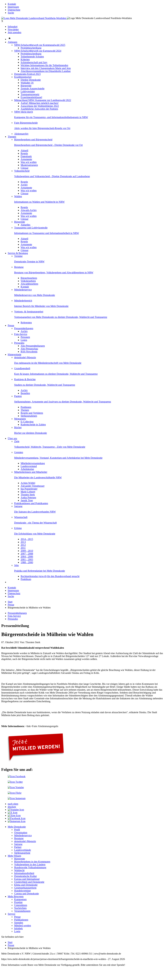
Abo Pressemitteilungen (33, 345)
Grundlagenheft (22, 368)
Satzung (18, 506)
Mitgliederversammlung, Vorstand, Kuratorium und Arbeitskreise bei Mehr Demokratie (58, 457)
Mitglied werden (22, 925)
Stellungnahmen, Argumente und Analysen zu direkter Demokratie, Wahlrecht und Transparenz (62, 401)
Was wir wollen (29, 162)
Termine (18, 256)
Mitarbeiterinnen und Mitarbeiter (30, 472)
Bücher (18, 427)
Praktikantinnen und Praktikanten (31, 503)
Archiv (24, 184)
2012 (23, 545)
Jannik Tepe (27, 500)
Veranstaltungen (22, 911)
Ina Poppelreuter (29, 488)
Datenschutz (14, 9)
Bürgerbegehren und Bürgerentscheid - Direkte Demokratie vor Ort (48, 145)
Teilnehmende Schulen (32, 56)
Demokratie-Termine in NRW (29, 261)
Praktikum (26, 579)
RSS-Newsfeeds (29, 351)
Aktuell (24, 150)
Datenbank (26, 156)
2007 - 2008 (27, 553)
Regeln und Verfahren (32, 413)
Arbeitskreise (27, 469)
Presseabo (19, 343)
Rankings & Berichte (25, 379)
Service (11, 914)
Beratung (19, 267)
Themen (12, 136)
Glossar (24, 168)
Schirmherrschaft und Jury (34, 62)
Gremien (18, 452)
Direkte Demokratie (31, 79)
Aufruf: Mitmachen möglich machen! (39, 103)
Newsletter (13, 29)
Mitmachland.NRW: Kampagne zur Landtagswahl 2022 (42, 100)
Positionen (26, 407)
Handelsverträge (22, 890)
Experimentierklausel (31, 97)
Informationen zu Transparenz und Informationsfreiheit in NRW (46, 233)
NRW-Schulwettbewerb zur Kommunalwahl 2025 (39, 45)
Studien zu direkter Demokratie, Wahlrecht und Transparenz (44, 384)
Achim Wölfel (28, 483)
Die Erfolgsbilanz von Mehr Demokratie (34, 533)
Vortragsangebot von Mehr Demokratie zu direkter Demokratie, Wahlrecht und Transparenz (60, 317)
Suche (11, 12)
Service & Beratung (18, 253)
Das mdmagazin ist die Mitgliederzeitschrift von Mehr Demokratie (47, 363)
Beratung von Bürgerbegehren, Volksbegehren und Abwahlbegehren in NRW (53, 272)
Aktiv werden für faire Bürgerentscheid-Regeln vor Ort (42, 128)
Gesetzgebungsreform (25, 887)
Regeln (24, 153)
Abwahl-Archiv (29, 210)
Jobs (16, 565)
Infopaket (12, 26)
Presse (11, 325)
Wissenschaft (20, 517)
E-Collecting (27, 421)
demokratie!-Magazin (25, 357)
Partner (17, 847)
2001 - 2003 (27, 559)
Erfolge (18, 528)
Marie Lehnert (28, 491)
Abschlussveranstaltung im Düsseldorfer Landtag (46, 71)
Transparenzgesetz (30, 94)
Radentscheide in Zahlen (33, 424)
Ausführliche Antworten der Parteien (39, 108)
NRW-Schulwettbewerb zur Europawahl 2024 (37, 50)
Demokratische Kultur (25, 876)
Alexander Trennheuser (32, 485)
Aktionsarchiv (21, 133)
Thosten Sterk (28, 494)
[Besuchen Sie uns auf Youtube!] (16, 787)
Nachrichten (20, 908)
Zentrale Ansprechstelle (32, 88)
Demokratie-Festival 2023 (27, 74)
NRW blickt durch (23, 111)
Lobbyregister (28, 91)
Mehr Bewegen (16, 896)
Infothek (18, 928)
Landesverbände (22, 850)
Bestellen (25, 393)
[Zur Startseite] (34, 18)
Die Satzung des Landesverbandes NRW (35, 511)
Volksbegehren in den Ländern (29, 864)
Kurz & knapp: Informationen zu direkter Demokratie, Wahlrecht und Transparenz (56, 373)
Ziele (16, 441)
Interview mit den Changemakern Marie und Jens (46, 68)
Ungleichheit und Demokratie (29, 882)
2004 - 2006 (27, 556)
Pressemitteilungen (23, 328)
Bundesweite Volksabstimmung (30, 867)
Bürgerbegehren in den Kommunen (32, 861)
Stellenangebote (22, 853)
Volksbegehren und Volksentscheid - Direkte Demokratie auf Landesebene (52, 176)
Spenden (18, 922)
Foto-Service (20, 334)
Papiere (18, 396)
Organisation (20, 832)
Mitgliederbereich (23, 300)
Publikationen (21, 919)
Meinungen (20, 418)
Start (10, 601)
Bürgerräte (26, 85)
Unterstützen (20, 905)
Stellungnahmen (29, 415)
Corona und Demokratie (26, 893)
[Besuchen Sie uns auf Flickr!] (14, 792)
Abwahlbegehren (29, 283)
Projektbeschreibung (31, 47)
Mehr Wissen (14, 855)
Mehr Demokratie (17, 826)
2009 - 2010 (27, 550)
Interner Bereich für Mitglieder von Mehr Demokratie (41, 306)
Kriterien (25, 59)
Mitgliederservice (23, 289)
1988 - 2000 (27, 562)
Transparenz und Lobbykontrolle (31, 227)
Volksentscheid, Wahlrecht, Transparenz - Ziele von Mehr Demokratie (49, 446)
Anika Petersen (28, 497)
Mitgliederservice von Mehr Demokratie (34, 295)
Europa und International (26, 879)
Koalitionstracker (23, 77)
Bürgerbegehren (29, 278)
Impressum (13, 6)
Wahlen (18, 196)
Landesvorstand (29, 466)
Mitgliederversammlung (33, 463)
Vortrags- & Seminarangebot (28, 311)
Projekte (18, 902)
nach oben (13, 803)
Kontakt (12, 4)
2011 (23, 547)
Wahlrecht (19, 870)
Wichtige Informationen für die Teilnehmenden (44, 65)
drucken (12, 806)
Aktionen (12, 42)
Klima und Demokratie (26, 884)
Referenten (26, 322)
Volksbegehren (28, 281)
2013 (23, 542)
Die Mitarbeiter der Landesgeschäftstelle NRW (38, 477)
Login (17, 931)
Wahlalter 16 (27, 82)
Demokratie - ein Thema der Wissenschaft (35, 522)
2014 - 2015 (27, 539)
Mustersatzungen (29, 165)
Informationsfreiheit (24, 873)
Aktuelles (25, 224)
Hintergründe (14, 354)
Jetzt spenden (14, 32)
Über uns (12, 438)
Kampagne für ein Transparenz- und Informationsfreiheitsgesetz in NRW (51, 117)
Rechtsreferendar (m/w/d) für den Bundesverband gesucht (50, 576)
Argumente (26, 159)
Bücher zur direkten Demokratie (30, 433)
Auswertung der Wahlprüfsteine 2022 (40, 106)
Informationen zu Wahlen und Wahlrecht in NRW (39, 201)
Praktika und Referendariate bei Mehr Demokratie (39, 570)
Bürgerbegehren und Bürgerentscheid (33, 139)
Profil (17, 829)
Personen (25, 337)
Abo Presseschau (29, 348)
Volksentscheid (21, 170)
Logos (24, 340)
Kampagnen (20, 899)
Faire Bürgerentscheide (26, 122)
